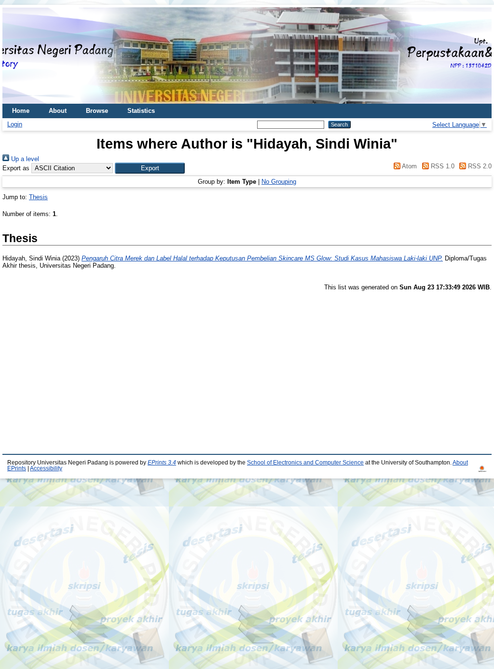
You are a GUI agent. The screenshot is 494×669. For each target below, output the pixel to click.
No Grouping (278, 181)
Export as (15, 168)
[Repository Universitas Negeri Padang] (17, 55)
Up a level (24, 159)
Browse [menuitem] (97, 110)
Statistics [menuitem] (141, 110)
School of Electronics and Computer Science (305, 462)
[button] (150, 168)
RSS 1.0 (441, 166)
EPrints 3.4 (162, 462)
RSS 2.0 (479, 166)
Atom (408, 166)
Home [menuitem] (20, 110)
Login (14, 124)
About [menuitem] (58, 110)
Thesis (38, 197)
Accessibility (46, 468)
